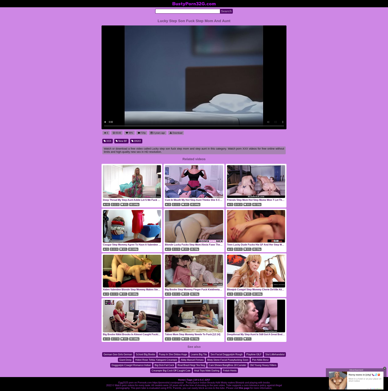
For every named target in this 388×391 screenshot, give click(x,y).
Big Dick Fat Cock (164, 365)
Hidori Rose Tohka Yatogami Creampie (156, 360)
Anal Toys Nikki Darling (206, 370)
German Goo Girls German (118, 354)
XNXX (137, 141)
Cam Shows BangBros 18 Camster (227, 365)
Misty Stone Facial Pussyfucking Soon (227, 360)
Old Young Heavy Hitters (263, 365)
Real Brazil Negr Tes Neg (191, 365)
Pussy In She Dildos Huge (173, 354)
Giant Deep (125, 360)
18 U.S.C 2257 (202, 380)
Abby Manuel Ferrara (192, 360)
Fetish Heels (230, 370)
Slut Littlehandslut (274, 354)
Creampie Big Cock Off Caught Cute (171, 370)
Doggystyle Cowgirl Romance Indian (131, 365)
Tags (189, 380)
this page (244, 388)
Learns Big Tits (199, 354)
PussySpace (192, 382)
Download (177, 133)
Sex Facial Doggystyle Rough (227, 354)
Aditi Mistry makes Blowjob (229, 382)
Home (181, 380)
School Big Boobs (145, 354)
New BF (122, 141)
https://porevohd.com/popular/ (168, 382)
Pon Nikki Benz (260, 360)
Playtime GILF (254, 354)
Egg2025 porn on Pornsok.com (135, 382)
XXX (108, 141)
